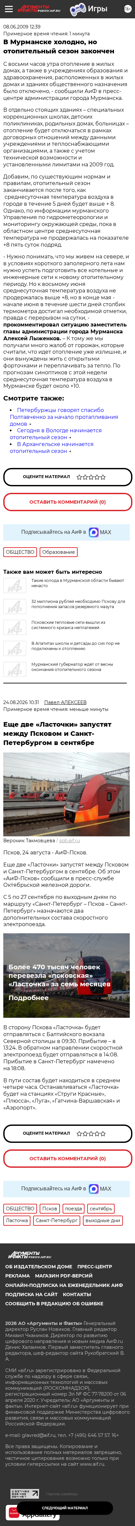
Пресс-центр (94, 1267)
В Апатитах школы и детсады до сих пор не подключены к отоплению (75, 646)
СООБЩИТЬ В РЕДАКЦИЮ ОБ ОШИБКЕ (54, 1304)
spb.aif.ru (69, 841)
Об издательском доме (38, 1267)
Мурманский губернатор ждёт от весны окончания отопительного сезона (72, 667)
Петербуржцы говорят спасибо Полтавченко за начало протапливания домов (64, 417)
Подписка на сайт (31, 1294)
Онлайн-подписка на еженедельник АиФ (64, 1285)
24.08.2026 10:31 (21, 702)
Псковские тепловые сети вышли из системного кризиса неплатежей (68, 625)
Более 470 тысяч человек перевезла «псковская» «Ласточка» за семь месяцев (59, 975)
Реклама (17, 1276)
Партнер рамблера (61, 1494)
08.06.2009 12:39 (22, 27)
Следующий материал (65, 1508)
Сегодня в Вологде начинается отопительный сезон (56, 433)
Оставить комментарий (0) (67, 502)
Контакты (77, 1294)
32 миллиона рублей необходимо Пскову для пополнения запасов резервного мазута (78, 604)
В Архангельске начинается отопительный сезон (52, 447)
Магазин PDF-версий (64, 1276)
